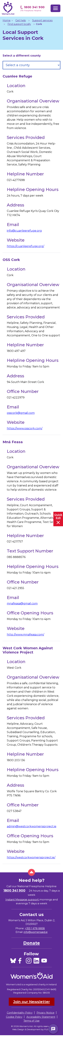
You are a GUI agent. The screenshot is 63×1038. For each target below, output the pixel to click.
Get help (20, 20)
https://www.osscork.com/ (24, 428)
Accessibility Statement (40, 1016)
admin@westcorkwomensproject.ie (31, 826)
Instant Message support (22, 899)
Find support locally (19, 24)
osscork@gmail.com (21, 413)
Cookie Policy (14, 1016)
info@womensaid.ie (36, 932)
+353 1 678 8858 (35, 928)
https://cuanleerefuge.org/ (25, 246)
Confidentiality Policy (20, 1012)
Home (6, 20)
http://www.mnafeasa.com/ (25, 634)
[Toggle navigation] (55, 8)
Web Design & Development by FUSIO (31, 1029)
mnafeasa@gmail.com (22, 603)
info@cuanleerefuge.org (24, 230)
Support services (42, 20)
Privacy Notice (45, 1012)
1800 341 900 (34, 7)
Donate (31, 942)
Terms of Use (31, 1020)
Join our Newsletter (31, 1002)
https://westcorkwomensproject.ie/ (31, 857)
